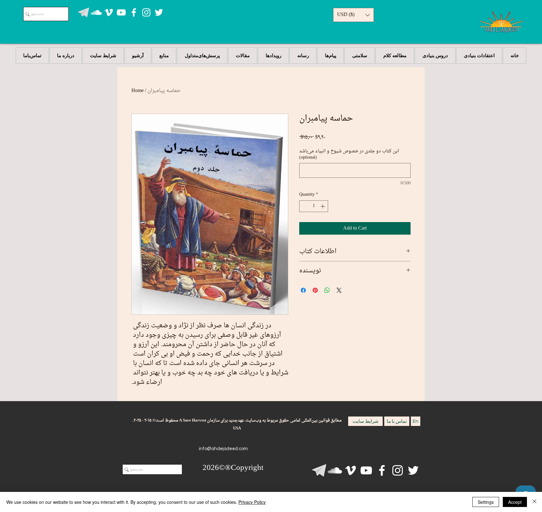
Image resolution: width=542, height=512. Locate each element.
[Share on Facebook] (303, 290)
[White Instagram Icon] (146, 12)
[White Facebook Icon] (133, 12)
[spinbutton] (313, 206)
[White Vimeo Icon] (108, 12)
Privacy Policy (252, 502)
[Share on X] (339, 290)
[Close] (534, 502)
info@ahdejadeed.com (223, 448)
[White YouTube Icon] (121, 12)
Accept (515, 502)
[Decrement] (304, 206)
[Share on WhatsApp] (327, 290)
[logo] (83, 12)
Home (137, 90)
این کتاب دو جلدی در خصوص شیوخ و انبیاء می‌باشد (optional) (349, 154)
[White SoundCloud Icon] (96, 12)
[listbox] (353, 15)
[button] (353, 15)
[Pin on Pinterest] (315, 290)
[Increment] (323, 206)
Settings (486, 502)
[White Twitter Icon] (158, 12)
